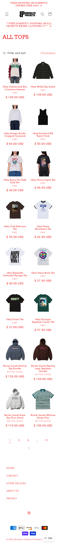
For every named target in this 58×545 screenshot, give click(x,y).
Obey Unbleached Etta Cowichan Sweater (15, 88)
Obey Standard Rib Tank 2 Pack (43, 134)
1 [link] (10, 440)
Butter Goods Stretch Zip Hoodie (15, 367)
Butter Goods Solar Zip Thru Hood (15, 416)
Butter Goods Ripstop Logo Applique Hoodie (43, 368)
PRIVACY (11, 498)
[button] (6, 14)
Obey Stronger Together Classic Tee (43, 320)
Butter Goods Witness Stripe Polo (43, 416)
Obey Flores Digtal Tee (43, 180)
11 (46, 440)
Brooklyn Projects (23, 539)
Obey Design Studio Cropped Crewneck (15, 134)
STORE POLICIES (16, 483)
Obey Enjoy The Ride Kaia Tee (15, 181)
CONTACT (12, 475)
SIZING (10, 468)
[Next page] (29, 448)
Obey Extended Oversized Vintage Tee (15, 274)
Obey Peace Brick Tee (43, 273)
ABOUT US (12, 490)
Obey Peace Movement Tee (43, 227)
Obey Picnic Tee (15, 319)
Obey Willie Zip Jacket (43, 87)
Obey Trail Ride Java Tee (15, 227)
